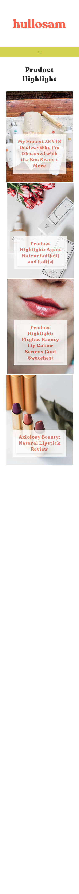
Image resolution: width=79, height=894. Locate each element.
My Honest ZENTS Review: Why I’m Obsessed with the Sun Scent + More (39, 154)
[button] (39, 52)
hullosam (39, 23)
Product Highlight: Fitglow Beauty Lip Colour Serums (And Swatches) (40, 343)
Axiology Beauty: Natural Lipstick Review (39, 443)
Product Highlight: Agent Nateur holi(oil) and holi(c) (40, 253)
